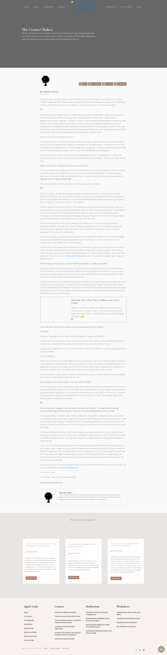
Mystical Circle (28, 628)
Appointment (126, 7)
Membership (48, 7)
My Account (28, 616)
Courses (61, 7)
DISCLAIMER (65, 648)
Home (26, 7)
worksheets (49, 468)
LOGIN (139, 7)
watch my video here (99, 308)
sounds (68, 465)
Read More (31, 578)
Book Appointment (30, 636)
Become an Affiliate (30, 632)
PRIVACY (45, 648)
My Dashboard (29, 620)
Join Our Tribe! (29, 640)
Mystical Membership (76, 256)
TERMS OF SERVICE (55, 648)
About (36, 7)
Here (60, 483)
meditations (72, 468)
